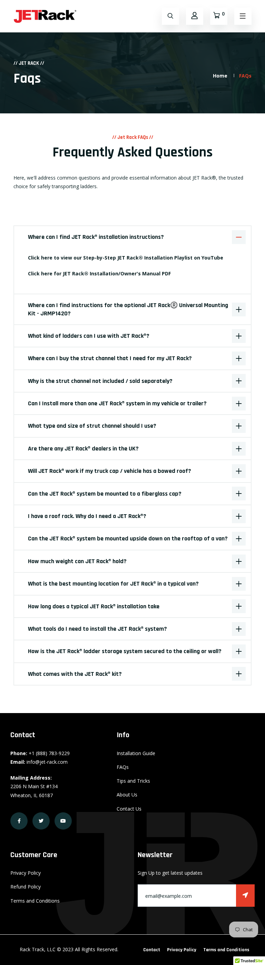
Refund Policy (25, 886)
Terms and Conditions (35, 900)
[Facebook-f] (19, 821)
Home (220, 75)
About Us (127, 794)
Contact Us (129, 808)
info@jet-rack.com (47, 762)
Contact (151, 950)
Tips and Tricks (133, 781)
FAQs (123, 767)
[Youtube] (63, 821)
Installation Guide (136, 753)
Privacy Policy (25, 873)
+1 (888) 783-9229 (49, 753)
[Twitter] (41, 821)
